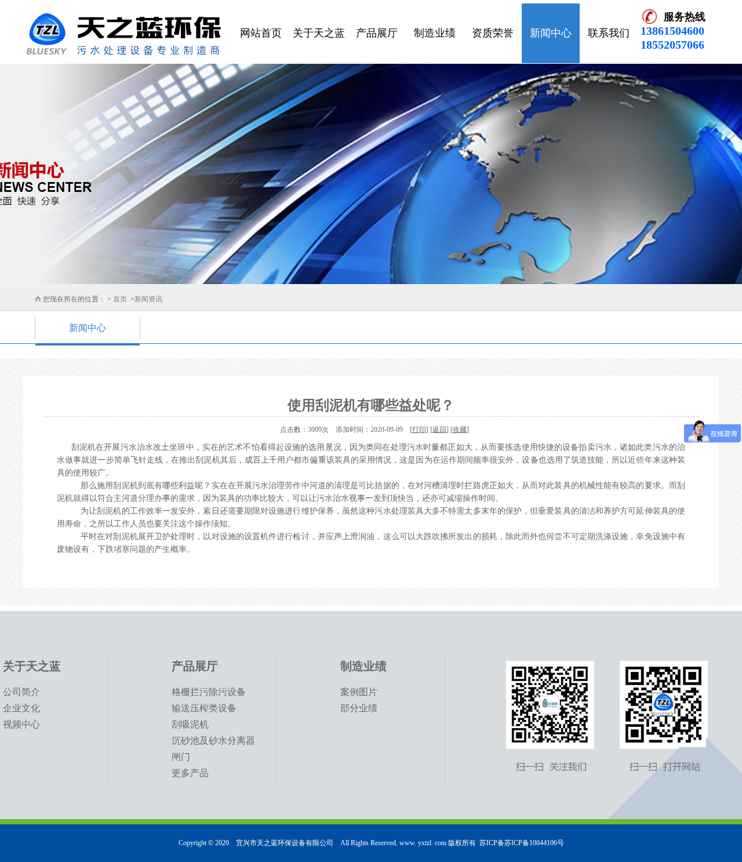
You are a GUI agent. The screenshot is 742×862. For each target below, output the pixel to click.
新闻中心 (551, 33)
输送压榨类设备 (204, 708)
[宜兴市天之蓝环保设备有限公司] (123, 36)
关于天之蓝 (319, 33)
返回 (439, 429)
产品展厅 (377, 33)
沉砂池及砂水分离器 (213, 740)
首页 (120, 299)
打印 (419, 429)
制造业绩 (435, 33)
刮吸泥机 (190, 724)
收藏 (460, 429)
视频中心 (21, 724)
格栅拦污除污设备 (209, 692)
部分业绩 (358, 708)
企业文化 (21, 708)
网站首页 (261, 33)
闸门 (181, 757)
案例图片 (358, 692)
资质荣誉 (493, 33)
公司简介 (21, 692)
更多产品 (190, 773)
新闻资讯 (148, 299)
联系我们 (609, 33)
